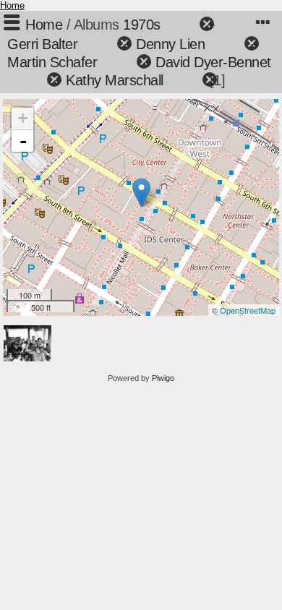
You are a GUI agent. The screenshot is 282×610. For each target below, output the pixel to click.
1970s (142, 25)
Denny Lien (170, 44)
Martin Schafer (52, 62)
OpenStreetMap (247, 310)
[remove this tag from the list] (182, 25)
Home (12, 5)
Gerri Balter (42, 44)
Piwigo (163, 378)
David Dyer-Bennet (213, 62)
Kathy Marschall (114, 80)
